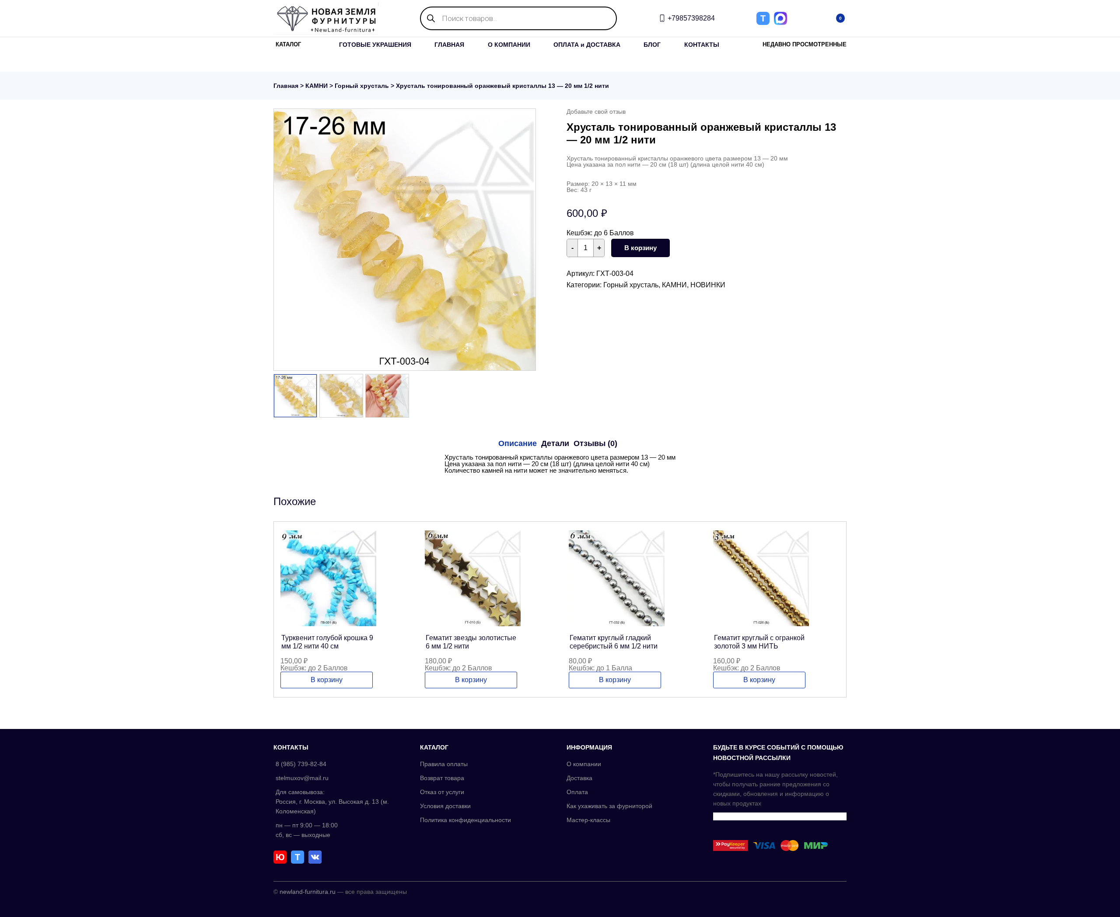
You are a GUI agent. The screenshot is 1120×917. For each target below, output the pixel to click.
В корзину (640, 247)
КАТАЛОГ (288, 44)
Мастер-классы (588, 819)
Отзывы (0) (595, 443)
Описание (517, 443)
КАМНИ (316, 85)
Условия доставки (445, 805)
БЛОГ (652, 45)
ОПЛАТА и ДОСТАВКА (586, 45)
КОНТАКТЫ (701, 45)
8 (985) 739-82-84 (301, 763)
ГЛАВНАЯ (449, 45)
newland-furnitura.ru (308, 891)
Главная (285, 85)
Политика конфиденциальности (465, 819)
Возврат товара (442, 777)
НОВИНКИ (707, 285)
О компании (584, 763)
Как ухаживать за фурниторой (609, 805)
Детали (555, 443)
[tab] (517, 443)
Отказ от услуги (442, 791)
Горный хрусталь (362, 85)
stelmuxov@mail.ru (302, 777)
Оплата (577, 791)
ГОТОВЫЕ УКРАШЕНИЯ (375, 45)
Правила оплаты (444, 763)
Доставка (579, 777)
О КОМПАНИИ (509, 45)
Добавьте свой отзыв (596, 111)
